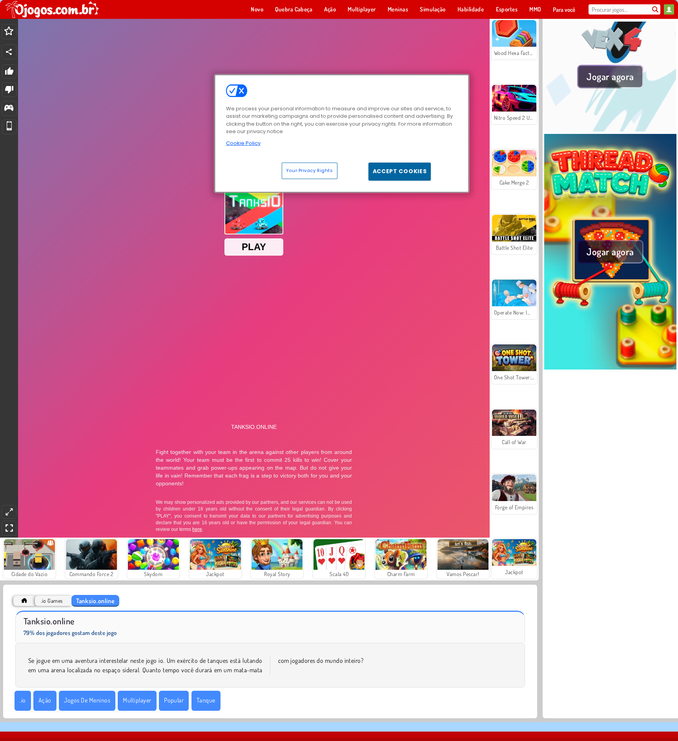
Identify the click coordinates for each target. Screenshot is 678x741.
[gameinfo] (9, 108)
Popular (174, 700)
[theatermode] (9, 512)
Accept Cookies (400, 171)
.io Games (51, 600)
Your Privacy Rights (309, 170)
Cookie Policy (243, 143)
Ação (44, 700)
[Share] (9, 51)
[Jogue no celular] (9, 127)
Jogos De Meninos (87, 700)
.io (23, 700)
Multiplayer (137, 700)
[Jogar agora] (610, 129)
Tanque (206, 700)
